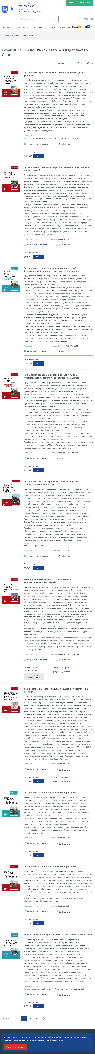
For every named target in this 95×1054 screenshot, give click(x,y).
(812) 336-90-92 (26, 6)
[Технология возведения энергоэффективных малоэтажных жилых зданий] (11, 179)
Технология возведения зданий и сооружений (50, 792)
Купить (38, 156)
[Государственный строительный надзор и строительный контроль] (11, 700)
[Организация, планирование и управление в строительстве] (11, 946)
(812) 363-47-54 (26, 11)
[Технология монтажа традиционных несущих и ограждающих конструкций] (11, 493)
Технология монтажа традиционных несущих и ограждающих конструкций (51, 483)
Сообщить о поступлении (34, 676)
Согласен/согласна (15, 1047)
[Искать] (55, 19)
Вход (71, 3)
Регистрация (84, 3)
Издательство (22, 27)
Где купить (50, 27)
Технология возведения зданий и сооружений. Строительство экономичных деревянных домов (51, 269)
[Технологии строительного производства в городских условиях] (11, 84)
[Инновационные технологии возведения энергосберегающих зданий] (11, 591)
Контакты (65, 27)
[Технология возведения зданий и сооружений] (11, 804)
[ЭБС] (87, 28)
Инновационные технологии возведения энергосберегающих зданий (47, 581)
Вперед (44, 1018)
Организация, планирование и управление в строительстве (58, 934)
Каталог (7, 27)
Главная (5, 35)
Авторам (38, 27)
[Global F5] (76, 28)
